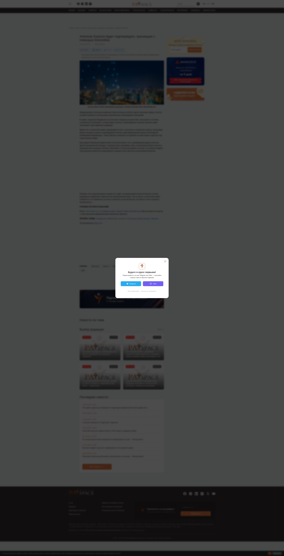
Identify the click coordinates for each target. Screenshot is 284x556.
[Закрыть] (165, 261)
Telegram (132, 284)
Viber (155, 284)
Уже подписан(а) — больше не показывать (142, 291)
